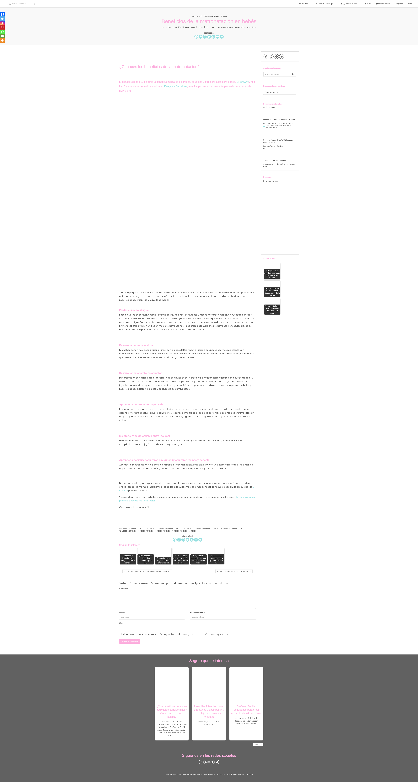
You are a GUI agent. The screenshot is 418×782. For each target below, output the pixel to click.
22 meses (242, 528)
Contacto (221, 774)
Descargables (169, 730)
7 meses (175, 531)
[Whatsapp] (213, 37)
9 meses (192, 531)
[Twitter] (209, 37)
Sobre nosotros (209, 774)
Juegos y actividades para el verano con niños (233, 571)
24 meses (132, 531)
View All (257, 744)
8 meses (184, 531)
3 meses (141, 531)
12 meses (141, 528)
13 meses (151, 528)
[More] (222, 37)
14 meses (160, 528)
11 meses (132, 528)
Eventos (224, 16)
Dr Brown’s (243, 81)
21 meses (233, 528)
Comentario (124, 589)
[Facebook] (196, 37)
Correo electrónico (198, 612)
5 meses (158, 531)
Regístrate (399, 4)
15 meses (169, 528)
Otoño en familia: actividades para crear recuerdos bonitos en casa (246, 710)
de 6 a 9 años (169, 727)
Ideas (168, 732)
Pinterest (276, 57)
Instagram (271, 57)
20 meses (224, 528)
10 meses (123, 528)
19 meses (206, 528)
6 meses (167, 531)
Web (121, 623)
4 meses (150, 531)
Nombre (122, 612)
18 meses (197, 528)
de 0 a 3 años (171, 724)
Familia (161, 732)
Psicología (176, 732)
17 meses (188, 528)
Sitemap (249, 774)
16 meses (178, 528)
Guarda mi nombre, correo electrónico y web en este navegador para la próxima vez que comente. (178, 634)
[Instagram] (205, 37)
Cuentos (161, 724)
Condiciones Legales (235, 774)
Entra (410, 4)
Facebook (266, 57)
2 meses (215, 528)
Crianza (216, 721)
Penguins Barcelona (175, 86)
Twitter (281, 57)
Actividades (208, 16)
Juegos (252, 723)
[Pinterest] (200, 37)
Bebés (216, 16)
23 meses (123, 531)
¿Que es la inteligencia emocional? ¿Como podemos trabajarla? (148, 571)
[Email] (217, 37)
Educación (181, 730)
